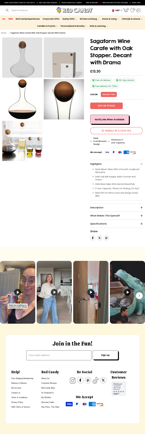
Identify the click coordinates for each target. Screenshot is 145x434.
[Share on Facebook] (92, 238)
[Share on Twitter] (99, 238)
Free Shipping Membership (22, 378)
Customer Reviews (49, 383)
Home (3, 33)
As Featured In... (48, 393)
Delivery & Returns (19, 383)
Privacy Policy (17, 402)
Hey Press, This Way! (50, 407)
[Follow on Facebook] (80, 380)
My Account (16, 388)
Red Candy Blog (48, 388)
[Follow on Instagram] (72, 380)
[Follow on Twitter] (103, 380)
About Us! (45, 378)
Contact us (15, 393)
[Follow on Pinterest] (88, 380)
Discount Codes (47, 402)
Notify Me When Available (109, 119)
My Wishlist (46, 397)
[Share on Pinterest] (106, 238)
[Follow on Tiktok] (95, 380)
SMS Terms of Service (20, 407)
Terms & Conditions (19, 397)
